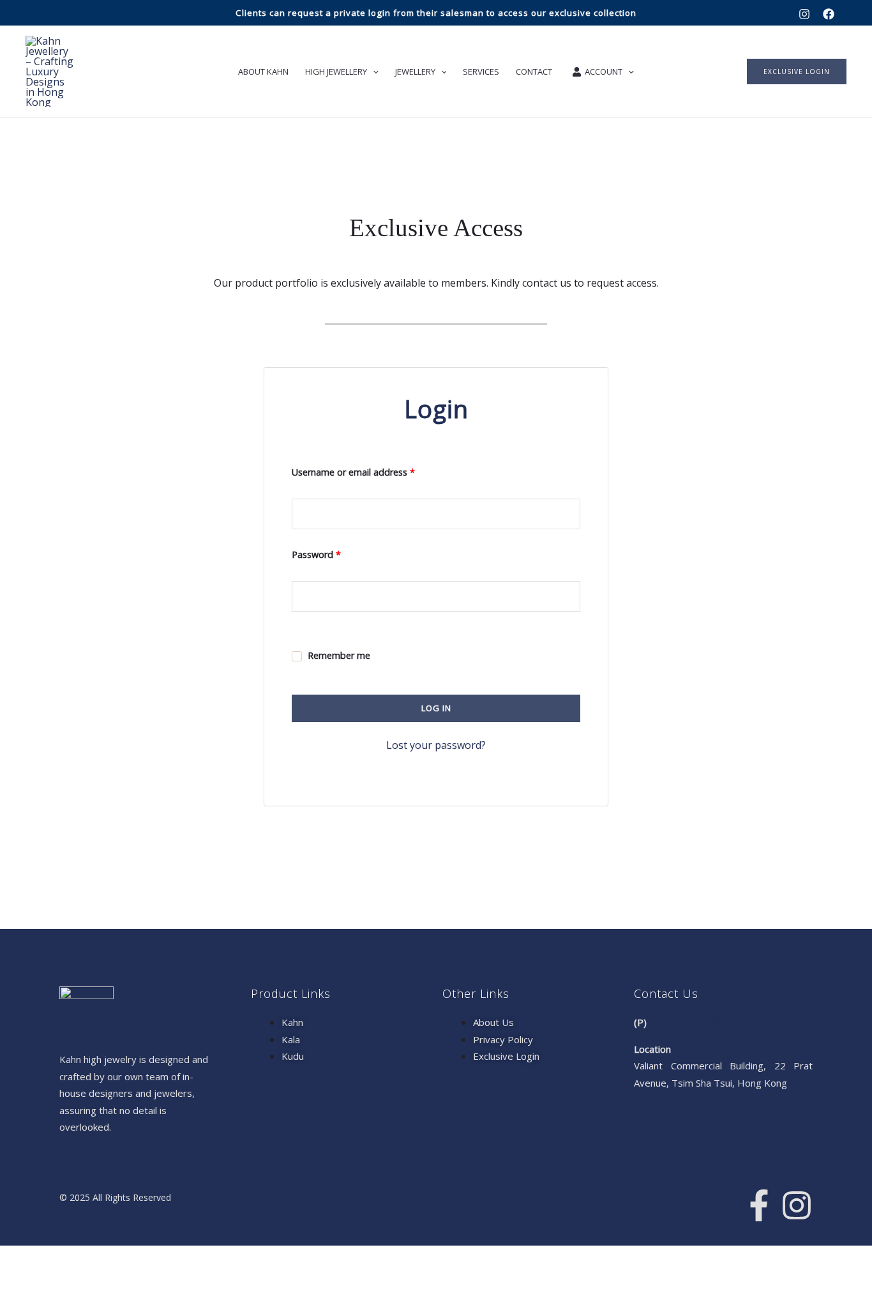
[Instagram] (804, 14)
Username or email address (372, 471)
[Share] (88, 1257)
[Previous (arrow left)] (16, 1279)
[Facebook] (828, 14)
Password (335, 553)
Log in (436, 708)
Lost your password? (436, 745)
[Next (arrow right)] (52, 1279)
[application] (373, 71)
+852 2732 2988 (686, 1022)
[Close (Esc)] (123, 1257)
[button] (796, 71)
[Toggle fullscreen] (52, 1257)
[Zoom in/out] (16, 1257)
